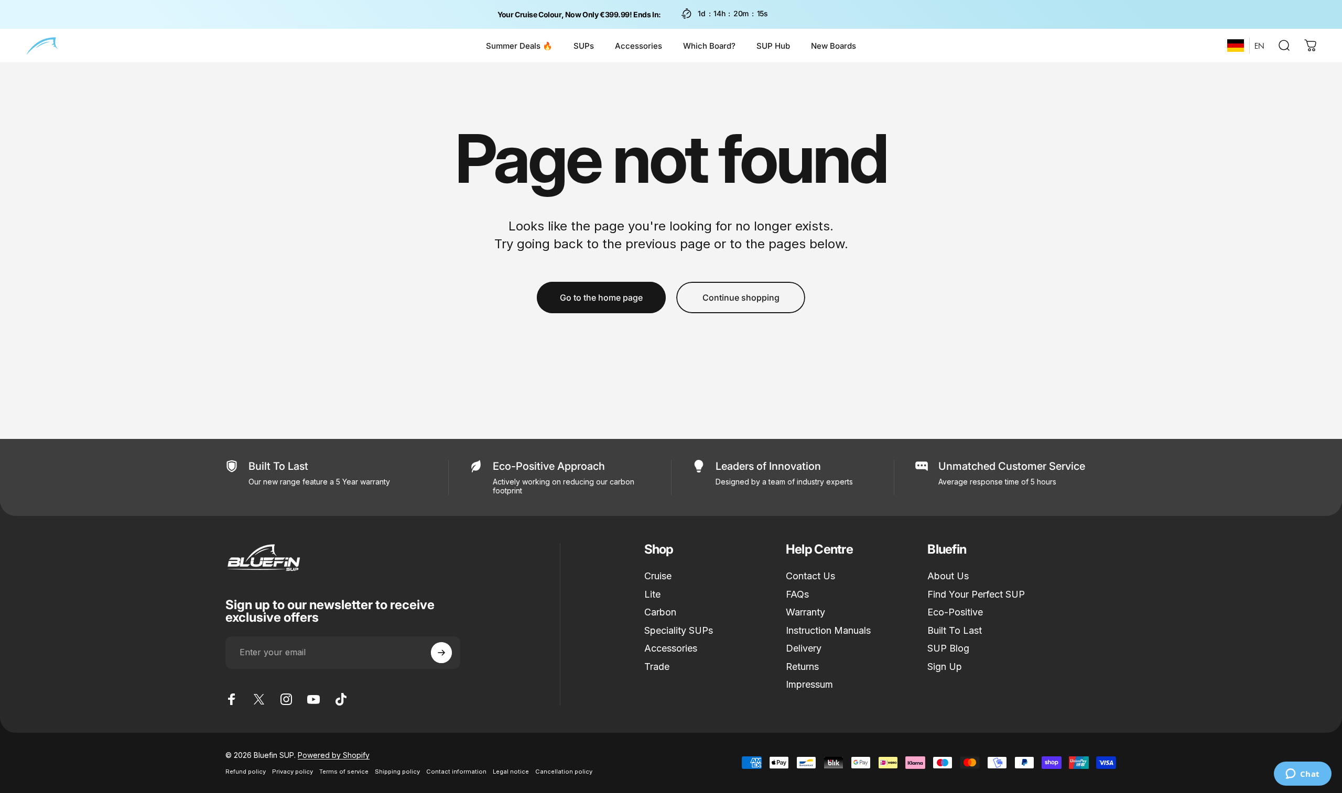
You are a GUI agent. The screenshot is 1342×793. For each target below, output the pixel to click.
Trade (656, 666)
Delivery (803, 648)
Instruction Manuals (828, 630)
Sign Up (944, 666)
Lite (652, 594)
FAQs (797, 594)
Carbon (660, 612)
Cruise (658, 575)
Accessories (670, 648)
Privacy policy (292, 771)
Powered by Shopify (334, 755)
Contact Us (810, 575)
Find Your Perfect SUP (976, 594)
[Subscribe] (441, 652)
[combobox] (1235, 45)
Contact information (456, 771)
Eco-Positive (955, 612)
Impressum (809, 684)
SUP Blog (948, 648)
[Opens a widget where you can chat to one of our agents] (1302, 775)
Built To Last (954, 630)
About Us (948, 575)
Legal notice (511, 771)
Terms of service (344, 771)
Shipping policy (397, 771)
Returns (802, 666)
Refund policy (245, 771)
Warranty (805, 612)
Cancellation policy (563, 771)
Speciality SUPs (678, 630)
